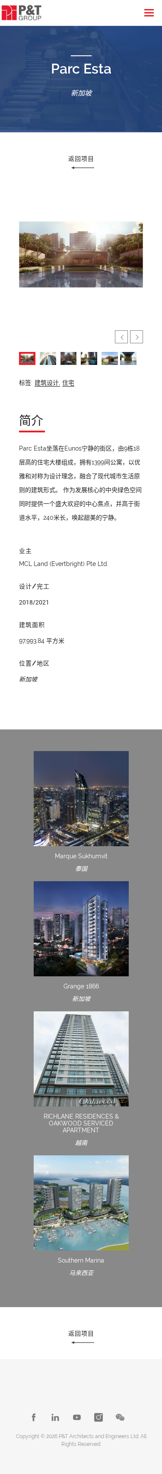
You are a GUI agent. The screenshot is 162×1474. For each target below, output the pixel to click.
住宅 (68, 382)
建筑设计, (47, 382)
